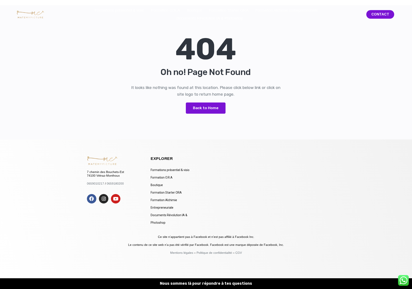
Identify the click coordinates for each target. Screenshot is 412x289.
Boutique (194, 10)
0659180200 (115, 183)
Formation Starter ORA (228, 10)
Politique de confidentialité (214, 252)
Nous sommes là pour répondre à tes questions (206, 283)
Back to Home (205, 108)
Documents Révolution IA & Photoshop (209, 18)
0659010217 (95, 183)
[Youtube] (115, 198)
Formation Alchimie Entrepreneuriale (286, 10)
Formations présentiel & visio (119, 10)
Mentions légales (182, 252)
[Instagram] (103, 198)
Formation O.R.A (165, 10)
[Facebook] (91, 198)
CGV (238, 252)
